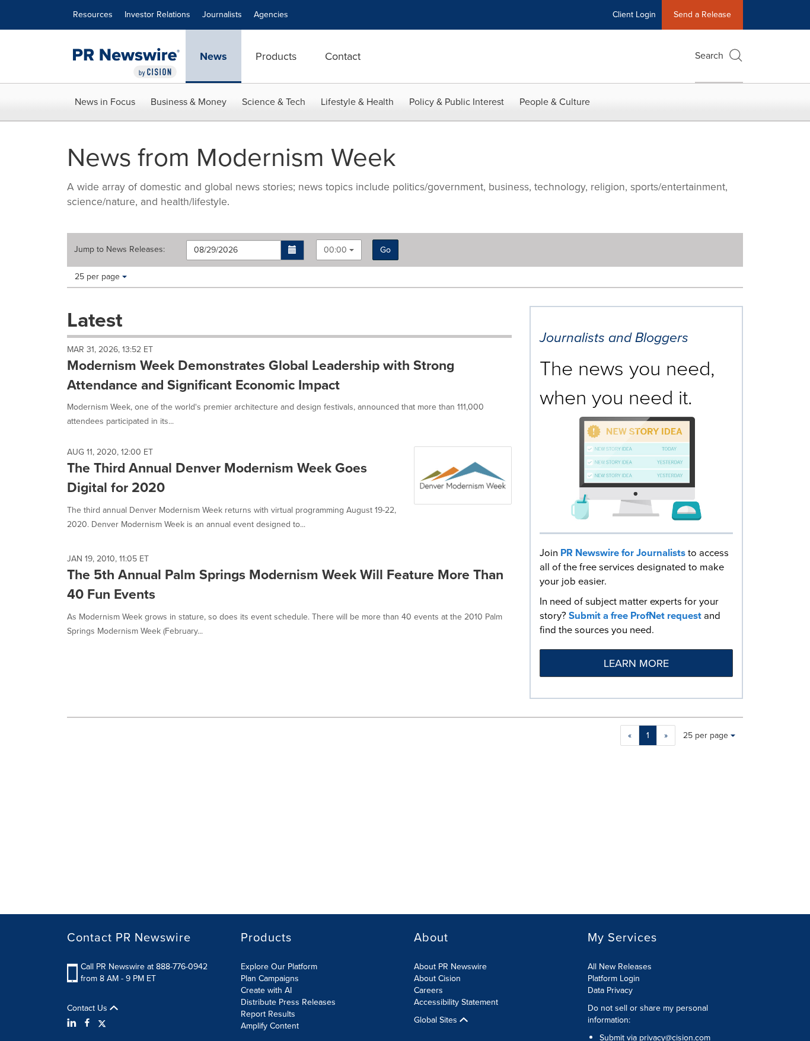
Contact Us (88, 1008)
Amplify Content (270, 1026)
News (213, 56)
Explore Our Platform (279, 966)
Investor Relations (157, 14)
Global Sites (437, 1020)
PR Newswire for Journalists (622, 552)
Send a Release (702, 14)
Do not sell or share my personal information (648, 1014)
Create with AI (266, 990)
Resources (93, 14)
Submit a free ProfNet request (635, 615)
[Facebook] (87, 1023)
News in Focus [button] (105, 101)
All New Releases (620, 966)
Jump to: (119, 250)
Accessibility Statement (456, 1002)
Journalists (222, 14)
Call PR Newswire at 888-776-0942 (144, 966)
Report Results (268, 1014)
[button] (292, 250)
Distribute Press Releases (288, 1002)
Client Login (634, 14)
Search (709, 55)
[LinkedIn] (73, 1023)
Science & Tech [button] (273, 101)
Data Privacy (610, 990)
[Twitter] (102, 1023)
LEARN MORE (636, 663)
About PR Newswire (450, 966)
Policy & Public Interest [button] (456, 101)
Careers (428, 990)
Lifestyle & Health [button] (357, 101)
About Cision (437, 978)
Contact (343, 56)
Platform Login (614, 978)
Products (276, 56)
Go (385, 250)
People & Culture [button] (554, 101)
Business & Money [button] (189, 101)
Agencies (271, 14)
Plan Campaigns (270, 978)
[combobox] (339, 250)
